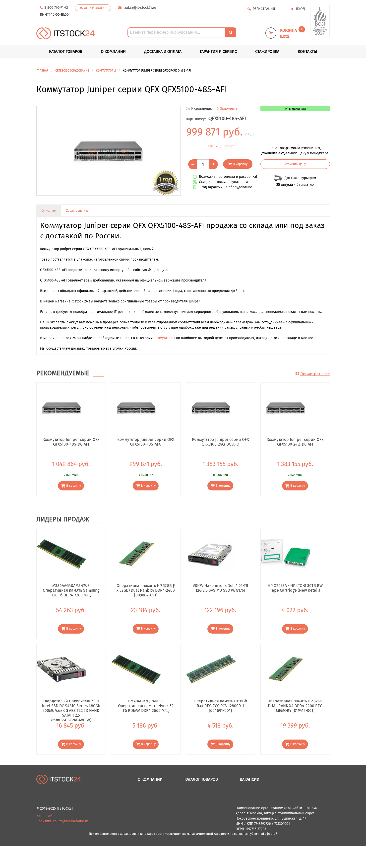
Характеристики (77, 210)
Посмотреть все (315, 374)
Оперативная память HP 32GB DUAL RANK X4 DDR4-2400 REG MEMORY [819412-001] (295, 706)
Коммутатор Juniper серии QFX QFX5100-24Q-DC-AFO (220, 442)
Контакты (307, 51)
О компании (113, 51)
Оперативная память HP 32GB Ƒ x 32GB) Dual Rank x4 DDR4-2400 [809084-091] (146, 590)
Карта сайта (46, 816)
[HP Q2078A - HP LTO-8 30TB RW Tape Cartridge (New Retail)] (285, 554)
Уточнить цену (295, 164)
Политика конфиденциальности (62, 821)
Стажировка (267, 51)
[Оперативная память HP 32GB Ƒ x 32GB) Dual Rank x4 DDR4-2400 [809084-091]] (136, 554)
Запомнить (228, 108)
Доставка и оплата (163, 51)
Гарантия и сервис (218, 51)
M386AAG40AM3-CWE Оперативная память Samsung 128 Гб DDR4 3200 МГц (71, 590)
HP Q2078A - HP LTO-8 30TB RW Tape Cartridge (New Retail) (295, 588)
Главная (42, 70)
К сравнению (202, 108)
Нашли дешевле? (220, 146)
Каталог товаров (201, 779)
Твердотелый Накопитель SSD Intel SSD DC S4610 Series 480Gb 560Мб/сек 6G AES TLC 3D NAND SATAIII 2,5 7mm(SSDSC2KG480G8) (71, 706)
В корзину (240, 164)
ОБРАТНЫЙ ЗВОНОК (93, 8)
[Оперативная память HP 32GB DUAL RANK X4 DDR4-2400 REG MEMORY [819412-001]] (285, 669)
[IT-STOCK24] (58, 779)
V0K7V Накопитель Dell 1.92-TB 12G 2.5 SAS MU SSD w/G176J (220, 588)
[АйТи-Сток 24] (65, 33)
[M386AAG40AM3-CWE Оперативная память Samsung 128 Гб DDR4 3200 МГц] (61, 554)
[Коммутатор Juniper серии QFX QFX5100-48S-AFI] (108, 151)
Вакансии (249, 779)
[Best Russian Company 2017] (320, 21)
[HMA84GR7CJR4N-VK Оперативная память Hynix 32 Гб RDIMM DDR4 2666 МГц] (136, 669)
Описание (49, 210)
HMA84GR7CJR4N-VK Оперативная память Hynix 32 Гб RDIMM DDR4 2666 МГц (146, 706)
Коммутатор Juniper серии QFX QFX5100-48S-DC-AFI (71, 442)
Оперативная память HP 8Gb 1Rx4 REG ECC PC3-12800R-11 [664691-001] (220, 706)
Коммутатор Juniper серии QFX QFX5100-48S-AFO (145, 442)
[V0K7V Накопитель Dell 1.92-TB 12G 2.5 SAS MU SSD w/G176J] (211, 554)
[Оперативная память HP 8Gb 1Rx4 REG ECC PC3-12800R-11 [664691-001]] (211, 669)
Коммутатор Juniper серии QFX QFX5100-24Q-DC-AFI (295, 442)
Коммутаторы (164, 338)
